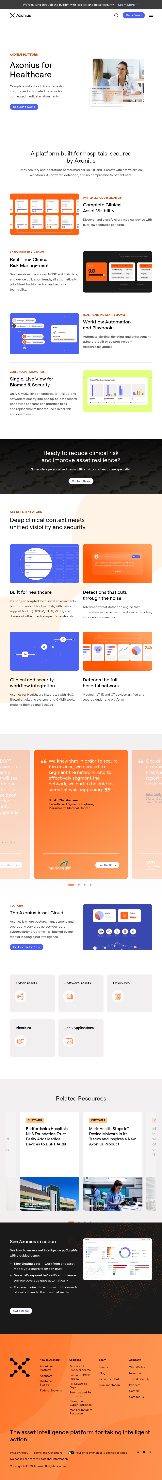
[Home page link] (20, 1367)
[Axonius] (20, 15)
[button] (81, 814)
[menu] (77, 15)
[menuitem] (116, 15)
